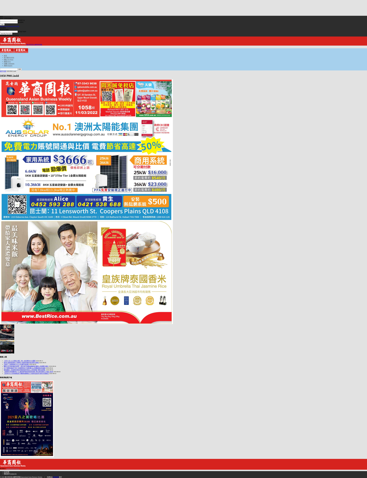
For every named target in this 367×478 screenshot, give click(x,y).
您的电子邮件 (22, 31)
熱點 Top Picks (8, 59)
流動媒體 (56, 477)
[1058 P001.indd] (86, 323)
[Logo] (7, 52)
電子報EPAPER (9, 57)
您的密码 (20, 22)
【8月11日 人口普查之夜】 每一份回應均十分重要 (20, 361)
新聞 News (7, 61)
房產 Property (8, 65)
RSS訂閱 (6, 472)
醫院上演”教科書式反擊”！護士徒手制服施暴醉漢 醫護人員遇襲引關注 (26, 366)
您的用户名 (21, 20)
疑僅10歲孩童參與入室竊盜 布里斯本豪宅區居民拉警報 (21, 362)
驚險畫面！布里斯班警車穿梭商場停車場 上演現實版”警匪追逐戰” (25, 370)
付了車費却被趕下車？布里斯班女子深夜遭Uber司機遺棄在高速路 (24, 368)
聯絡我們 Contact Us (10, 474)
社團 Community (9, 63)
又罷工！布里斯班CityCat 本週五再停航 (16, 364)
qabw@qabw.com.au (12, 468)
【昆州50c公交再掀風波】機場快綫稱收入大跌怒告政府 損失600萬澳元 (26, 373)
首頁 (5, 55)
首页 (1, 71)
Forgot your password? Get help (9, 26)
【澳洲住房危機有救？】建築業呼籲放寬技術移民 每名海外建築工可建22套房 (28, 371)
